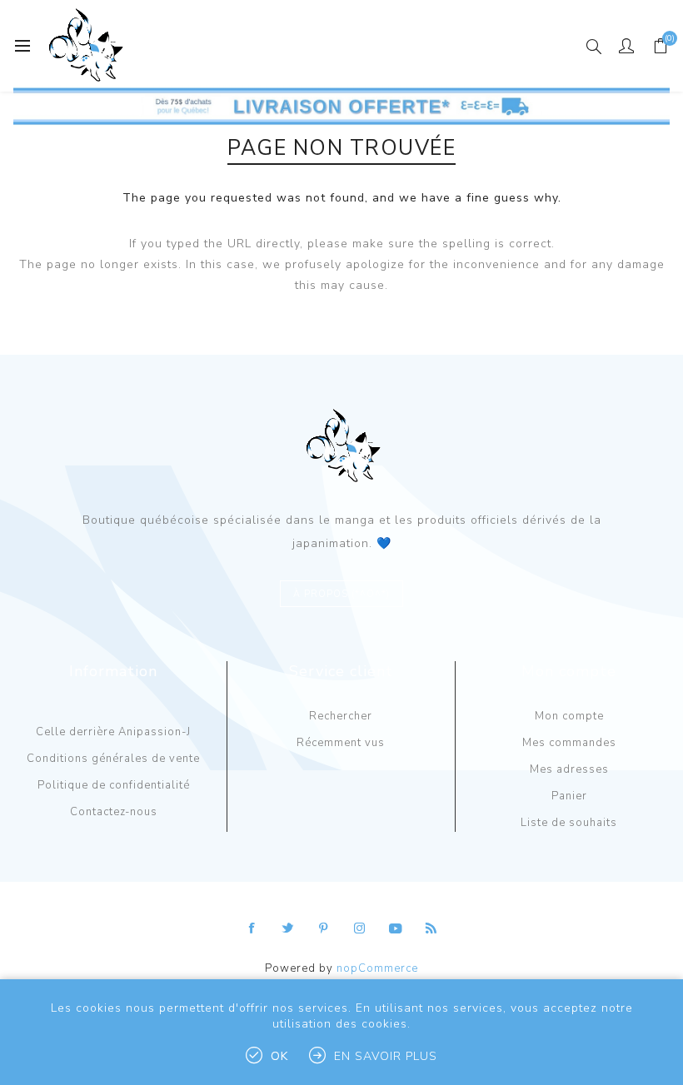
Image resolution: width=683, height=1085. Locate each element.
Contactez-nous (113, 811)
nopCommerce (377, 968)
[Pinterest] (324, 928)
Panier (569, 796)
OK (279, 1056)
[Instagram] (359, 928)
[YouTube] (395, 928)
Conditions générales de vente (113, 758)
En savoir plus (385, 1056)
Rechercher (340, 716)
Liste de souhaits (569, 822)
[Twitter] (288, 928)
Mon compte (569, 716)
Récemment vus (341, 742)
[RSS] (431, 928)
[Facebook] (252, 928)
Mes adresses (569, 769)
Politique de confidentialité (113, 785)
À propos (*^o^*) (341, 594)
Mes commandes (569, 742)
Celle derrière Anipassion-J (113, 731)
